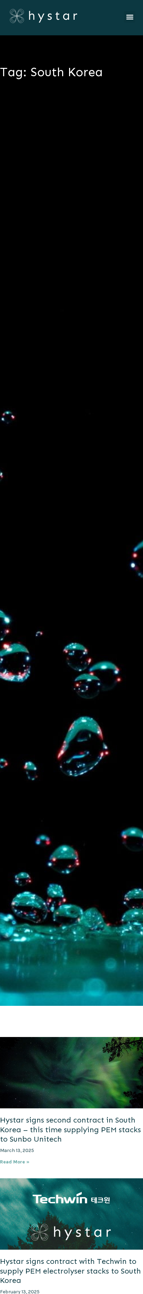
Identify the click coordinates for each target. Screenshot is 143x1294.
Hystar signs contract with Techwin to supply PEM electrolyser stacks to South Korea (70, 1271)
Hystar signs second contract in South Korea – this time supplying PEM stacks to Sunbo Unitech (70, 1129)
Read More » (15, 1162)
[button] (129, 17)
